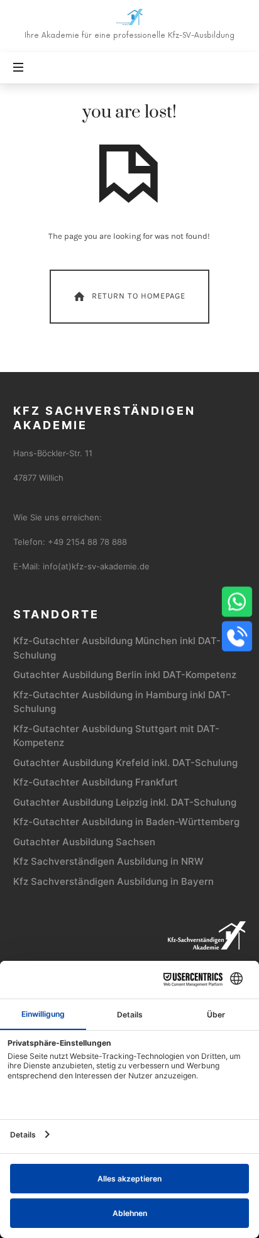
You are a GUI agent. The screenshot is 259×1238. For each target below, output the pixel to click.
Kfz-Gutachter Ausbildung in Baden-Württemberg (126, 822)
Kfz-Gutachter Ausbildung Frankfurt (95, 782)
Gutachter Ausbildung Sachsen (84, 842)
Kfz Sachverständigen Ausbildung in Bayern (113, 881)
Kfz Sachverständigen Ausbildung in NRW (108, 861)
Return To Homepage (138, 295)
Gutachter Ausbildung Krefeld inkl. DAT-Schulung (125, 763)
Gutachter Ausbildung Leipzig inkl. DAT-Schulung (124, 802)
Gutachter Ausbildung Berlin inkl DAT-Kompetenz (124, 675)
